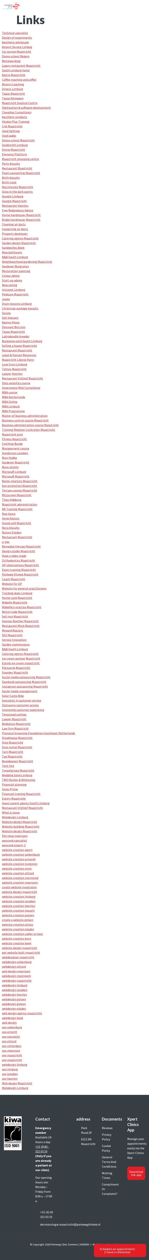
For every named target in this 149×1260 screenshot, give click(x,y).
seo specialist (11, 1036)
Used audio (9, 136)
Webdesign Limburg (15, 817)
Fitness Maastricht (14, 439)
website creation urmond (18, 859)
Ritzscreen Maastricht (16, 495)
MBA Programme (13, 411)
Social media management (19, 691)
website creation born (16, 938)
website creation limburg (19, 896)
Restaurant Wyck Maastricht (21, 626)
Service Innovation (14, 640)
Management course (15, 448)
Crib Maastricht (12, 126)
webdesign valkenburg (17, 962)
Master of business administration (25, 416)
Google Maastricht (14, 201)
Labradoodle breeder (15, 336)
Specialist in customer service (21, 700)
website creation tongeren (19, 864)
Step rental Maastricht (17, 747)
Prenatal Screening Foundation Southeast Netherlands (38, 733)
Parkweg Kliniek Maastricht (20, 574)
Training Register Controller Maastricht (28, 430)
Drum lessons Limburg (17, 304)
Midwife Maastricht (14, 602)
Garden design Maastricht (19, 243)
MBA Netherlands (13, 397)
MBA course (9, 392)
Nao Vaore (9, 514)
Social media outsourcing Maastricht (26, 677)
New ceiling (9, 285)
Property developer (15, 234)
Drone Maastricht (13, 150)
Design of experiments (17, 37)
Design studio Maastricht (18, 551)
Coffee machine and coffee (19, 79)
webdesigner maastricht (18, 957)
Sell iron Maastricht (15, 616)
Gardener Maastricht (15, 462)
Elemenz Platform (14, 154)
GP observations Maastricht (20, 565)
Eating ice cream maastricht (21, 663)
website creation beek (16, 943)
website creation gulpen (18, 915)
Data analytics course (16, 383)
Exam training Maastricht (19, 570)
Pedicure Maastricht (15, 294)
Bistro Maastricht (13, 75)
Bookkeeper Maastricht (17, 761)
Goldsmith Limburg (15, 145)
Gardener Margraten (15, 266)
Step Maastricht (12, 742)
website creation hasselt (18, 910)
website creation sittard (18, 873)
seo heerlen (9, 1078)
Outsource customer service (20, 705)
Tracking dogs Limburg (17, 593)
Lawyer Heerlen (12, 374)
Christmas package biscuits (20, 308)
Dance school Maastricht (18, 140)
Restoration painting (16, 271)
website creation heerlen (18, 906)
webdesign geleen (14, 1004)
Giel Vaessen (10, 318)
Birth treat (9, 182)
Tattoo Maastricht (14, 369)
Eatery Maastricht (14, 798)
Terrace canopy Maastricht (19, 490)
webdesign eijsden (14, 1008)
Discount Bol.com (13, 327)
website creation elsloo (17, 924)
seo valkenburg (12, 1027)
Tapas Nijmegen (12, 98)
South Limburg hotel (16, 70)
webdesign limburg (14, 985)
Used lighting (11, 131)
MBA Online (9, 402)
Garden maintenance (16, 644)
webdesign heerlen (14, 994)
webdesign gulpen (14, 999)
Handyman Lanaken (15, 453)
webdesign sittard (14, 966)
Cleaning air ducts (14, 224)
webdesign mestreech (16, 976)
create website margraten (19, 887)
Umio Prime (10, 789)
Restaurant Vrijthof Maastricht (22, 378)
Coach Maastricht (13, 579)
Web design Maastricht (17, 1083)
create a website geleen (17, 920)
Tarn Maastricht (12, 752)
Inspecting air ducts (15, 229)
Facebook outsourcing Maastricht (24, 682)
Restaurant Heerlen (15, 206)
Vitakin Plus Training (15, 122)
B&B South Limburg (15, 257)
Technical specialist (15, 33)
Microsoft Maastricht (15, 476)
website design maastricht (19, 892)
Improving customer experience (23, 710)
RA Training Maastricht (17, 509)
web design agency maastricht (22, 1013)
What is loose (11, 812)
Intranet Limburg (13, 290)
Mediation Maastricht (16, 724)
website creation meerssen (20, 882)
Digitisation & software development (26, 108)
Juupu (6, 299)
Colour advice (11, 276)
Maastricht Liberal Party (18, 360)
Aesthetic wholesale (15, 42)
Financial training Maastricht (21, 794)
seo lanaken (10, 1074)
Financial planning (14, 784)
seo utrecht (9, 1032)
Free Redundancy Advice (17, 210)
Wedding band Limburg (17, 775)
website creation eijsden (18, 929)
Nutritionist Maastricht (17, 187)
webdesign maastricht (17, 980)
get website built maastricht (21, 952)
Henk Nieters (10, 518)
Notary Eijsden (11, 532)
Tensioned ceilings (14, 714)
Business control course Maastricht (25, 420)
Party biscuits (11, 164)
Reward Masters (12, 630)
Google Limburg (12, 196)
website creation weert (17, 850)
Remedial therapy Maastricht (21, 546)
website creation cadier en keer (22, 934)
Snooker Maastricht (15, 672)
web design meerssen (16, 971)
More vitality (10, 467)
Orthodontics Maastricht (18, 560)
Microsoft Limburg (14, 472)
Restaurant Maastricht (17, 168)
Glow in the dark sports (17, 192)
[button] (144, 6)
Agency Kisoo (11, 322)
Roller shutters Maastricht (19, 481)
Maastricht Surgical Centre (19, 103)
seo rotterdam (11, 1046)
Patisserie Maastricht (16, 668)
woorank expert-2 (14, 845)
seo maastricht (12, 1055)
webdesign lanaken (14, 990)
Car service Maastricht (16, 51)
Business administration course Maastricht (30, 425)
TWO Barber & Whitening (18, 780)
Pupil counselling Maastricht (21, 173)
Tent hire (8, 766)
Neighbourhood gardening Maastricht (27, 262)
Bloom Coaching (13, 84)
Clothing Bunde (12, 444)
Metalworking (11, 61)
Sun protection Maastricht (19, 486)
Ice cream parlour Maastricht (21, 658)
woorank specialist (14, 840)
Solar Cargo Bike (13, 696)
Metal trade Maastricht (17, 612)
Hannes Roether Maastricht (20, 621)
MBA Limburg (11, 406)
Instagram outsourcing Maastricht (25, 686)
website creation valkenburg (21, 854)
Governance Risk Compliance (21, 388)
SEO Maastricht (12, 635)
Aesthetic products (14, 117)
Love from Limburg (14, 364)
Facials (6, 313)
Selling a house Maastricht (19, 346)
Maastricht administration (19, 504)
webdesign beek (12, 1018)
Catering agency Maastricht (20, 238)
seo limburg (10, 1069)
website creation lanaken (19, 901)
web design (9, 1022)
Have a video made (14, 556)
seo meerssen (11, 1050)
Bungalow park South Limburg (22, 341)
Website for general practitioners (24, 588)
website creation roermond (20, 878)
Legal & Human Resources (19, 355)
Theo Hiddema (11, 500)
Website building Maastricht (20, 826)
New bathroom (12, 252)
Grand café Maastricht (16, 523)
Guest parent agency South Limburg (26, 803)
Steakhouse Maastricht (17, 738)
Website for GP (12, 584)
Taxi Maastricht (12, 756)
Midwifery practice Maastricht (21, 607)
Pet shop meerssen (15, 836)
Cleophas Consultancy (16, 112)
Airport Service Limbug (17, 47)
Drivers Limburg (12, 89)
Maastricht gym (12, 434)
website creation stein (17, 868)
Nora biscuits (10, 528)
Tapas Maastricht (13, 94)
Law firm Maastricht (15, 728)
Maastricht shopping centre (20, 159)
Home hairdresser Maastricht (21, 215)
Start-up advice (12, 280)
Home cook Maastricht (17, 598)
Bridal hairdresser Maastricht (21, 220)
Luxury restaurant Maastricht (21, 65)
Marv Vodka (9, 458)
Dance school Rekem (15, 56)
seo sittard (9, 1041)
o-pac (6, 542)
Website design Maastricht (19, 822)
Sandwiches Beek (13, 248)
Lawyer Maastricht (14, 719)
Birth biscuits (11, 178)
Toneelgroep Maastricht (18, 770)
